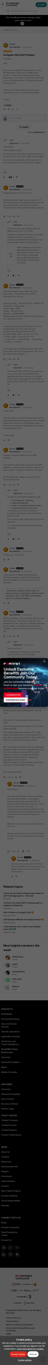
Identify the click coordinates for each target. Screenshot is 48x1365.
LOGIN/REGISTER (13, 695)
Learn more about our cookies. (30, 1349)
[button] (24, 1360)
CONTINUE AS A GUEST (15, 700)
